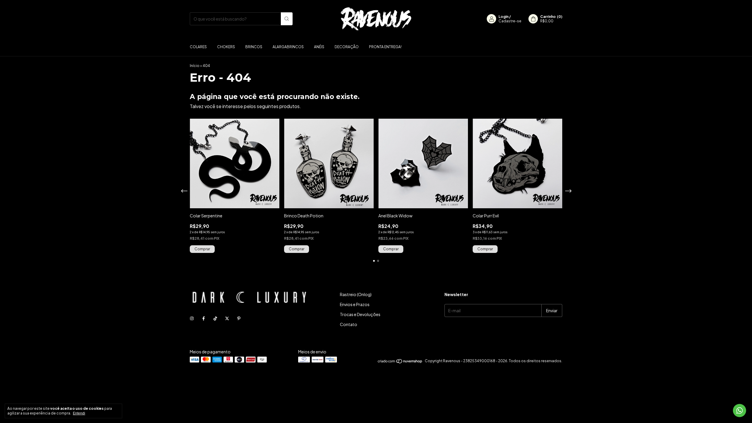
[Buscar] (287, 18)
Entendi (79, 413)
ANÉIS (319, 47)
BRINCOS (253, 47)
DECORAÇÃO (347, 47)
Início (194, 65)
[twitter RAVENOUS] (227, 318)
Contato (348, 324)
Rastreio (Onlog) (356, 294)
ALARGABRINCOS (288, 47)
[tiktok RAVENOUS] (215, 318)
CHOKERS (226, 47)
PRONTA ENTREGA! (385, 47)
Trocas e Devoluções (360, 314)
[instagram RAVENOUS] (192, 318)
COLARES (198, 47)
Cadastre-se (509, 21)
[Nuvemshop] (400, 362)
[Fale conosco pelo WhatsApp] (739, 410)
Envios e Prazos (355, 304)
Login (503, 16)
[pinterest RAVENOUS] (239, 318)
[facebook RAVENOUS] (204, 318)
